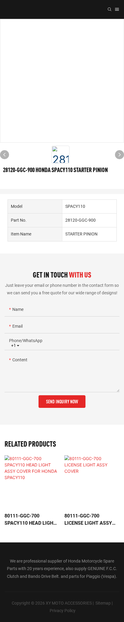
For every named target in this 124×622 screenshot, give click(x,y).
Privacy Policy (63, 610)
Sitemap (103, 603)
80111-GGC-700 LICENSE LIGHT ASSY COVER (88, 520)
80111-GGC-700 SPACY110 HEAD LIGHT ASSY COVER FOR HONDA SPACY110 (30, 520)
